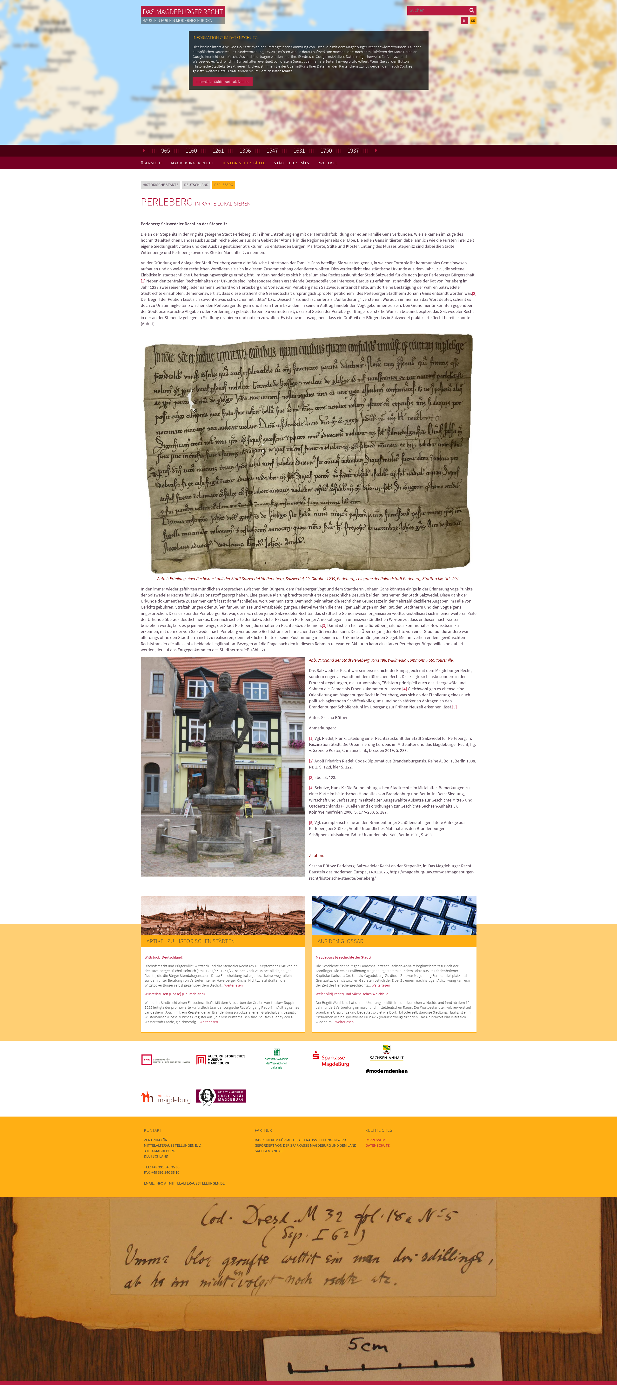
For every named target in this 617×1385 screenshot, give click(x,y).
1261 (218, 150)
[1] (143, 281)
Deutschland (196, 184)
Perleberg (223, 184)
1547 (272, 150)
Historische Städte (244, 162)
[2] (474, 293)
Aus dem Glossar (340, 941)
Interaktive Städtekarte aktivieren (222, 81)
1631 (299, 150)
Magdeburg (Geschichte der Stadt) (343, 957)
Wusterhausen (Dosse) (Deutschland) (175, 993)
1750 (326, 150)
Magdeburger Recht (192, 162)
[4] (404, 689)
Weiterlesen (233, 985)
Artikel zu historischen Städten (191, 941)
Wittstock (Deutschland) (164, 957)
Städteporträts (291, 162)
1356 (245, 150)
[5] (454, 707)
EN (464, 20)
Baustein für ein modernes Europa (177, 20)
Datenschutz (282, 71)
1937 (353, 150)
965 (165, 150)
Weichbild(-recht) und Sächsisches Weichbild (352, 993)
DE (473, 20)
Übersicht (152, 162)
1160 (191, 150)
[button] (471, 10)
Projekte (328, 162)
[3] (324, 625)
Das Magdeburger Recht (183, 11)
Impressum (375, 1140)
